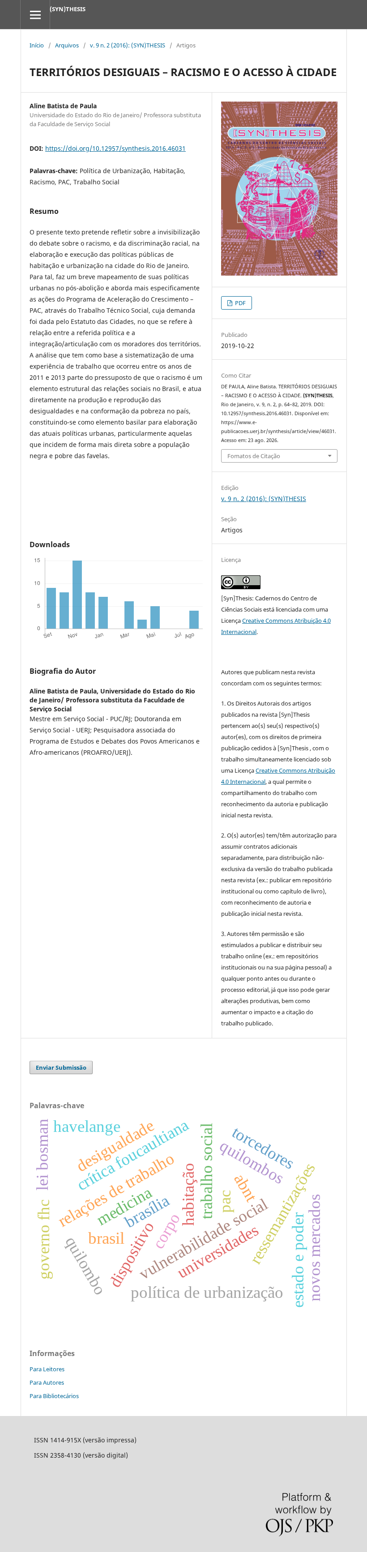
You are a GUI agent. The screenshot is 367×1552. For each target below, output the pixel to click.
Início (37, 45)
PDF (240, 303)
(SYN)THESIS (67, 9)
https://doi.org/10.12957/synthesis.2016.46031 (115, 148)
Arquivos (67, 45)
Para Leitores (47, 1369)
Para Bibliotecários (54, 1396)
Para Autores (47, 1382)
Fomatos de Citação (253, 456)
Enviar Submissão (61, 1067)
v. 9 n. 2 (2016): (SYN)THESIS (127, 45)
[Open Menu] (35, 14)
